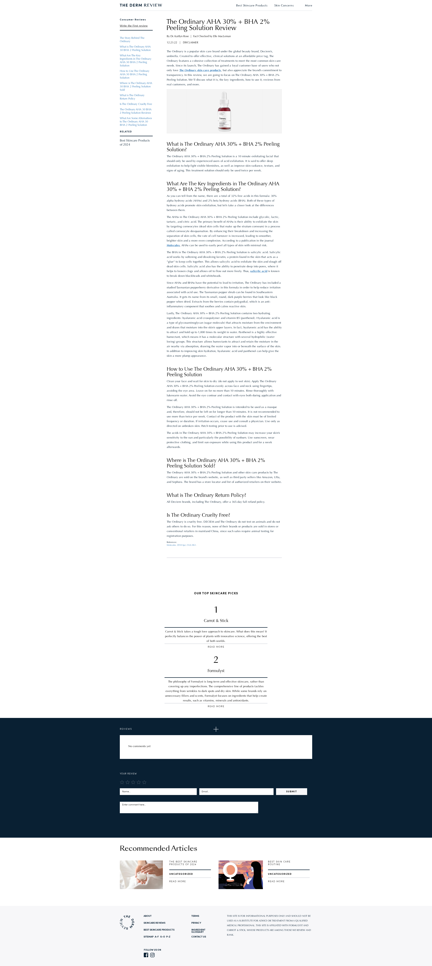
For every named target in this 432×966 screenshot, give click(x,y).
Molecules (173, 245)
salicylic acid (258, 271)
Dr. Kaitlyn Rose (179, 36)
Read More (216, 647)
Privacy (196, 923)
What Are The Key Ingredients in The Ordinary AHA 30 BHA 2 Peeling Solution (135, 60)
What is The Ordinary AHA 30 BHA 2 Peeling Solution (135, 49)
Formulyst (216, 671)
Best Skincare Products (251, 5)
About (148, 916)
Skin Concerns (284, 5)
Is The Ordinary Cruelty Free (136, 104)
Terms (195, 916)
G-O (162, 937)
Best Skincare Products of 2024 (135, 142)
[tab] (216, 729)
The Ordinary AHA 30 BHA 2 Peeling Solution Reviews (136, 111)
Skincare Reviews (155, 923)
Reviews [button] (126, 729)
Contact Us (198, 937)
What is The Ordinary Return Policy (132, 97)
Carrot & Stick (216, 621)
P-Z (168, 937)
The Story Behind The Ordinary (132, 40)
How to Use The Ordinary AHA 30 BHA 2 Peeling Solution (134, 74)
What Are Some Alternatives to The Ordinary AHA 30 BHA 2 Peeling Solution (136, 121)
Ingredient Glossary (198, 931)
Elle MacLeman (222, 36)
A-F (157, 937)
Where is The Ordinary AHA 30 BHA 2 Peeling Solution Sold (136, 86)
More (308, 5)
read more (177, 881)
